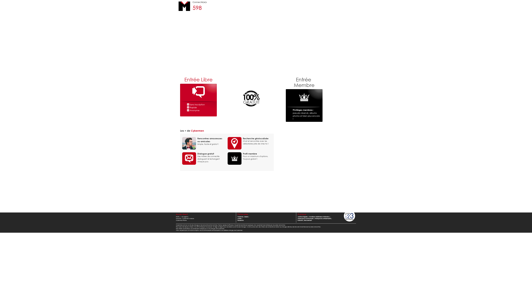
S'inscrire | (179, 218)
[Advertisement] (266, 53)
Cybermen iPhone (181, 220)
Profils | (178, 217)
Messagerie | (185, 217)
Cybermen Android (188, 218)
